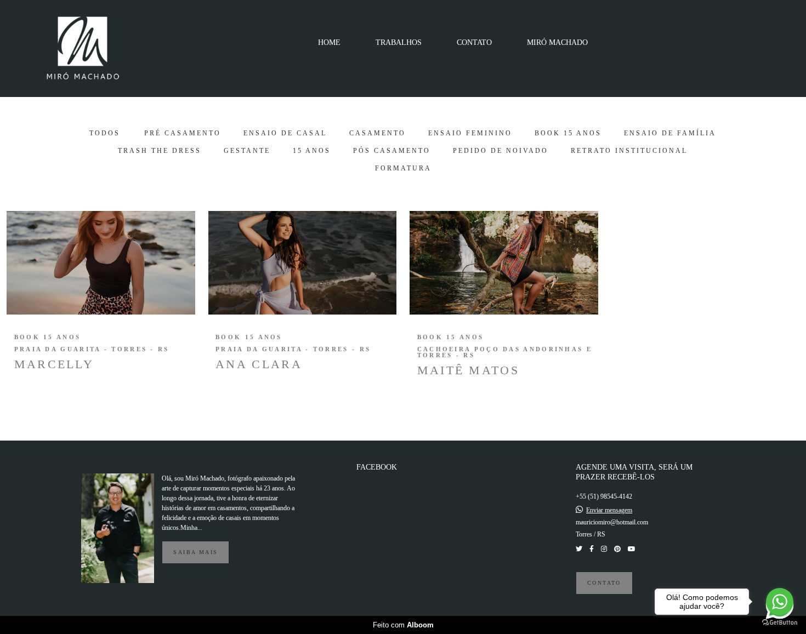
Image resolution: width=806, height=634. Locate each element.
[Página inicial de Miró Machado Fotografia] (88, 48)
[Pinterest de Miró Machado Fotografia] (617, 549)
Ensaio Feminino (470, 133)
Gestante (247, 150)
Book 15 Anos (568, 133)
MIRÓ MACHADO (557, 42)
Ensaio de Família (670, 133)
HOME (329, 42)
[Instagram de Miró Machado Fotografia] (604, 549)
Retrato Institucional (629, 150)
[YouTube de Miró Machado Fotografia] (631, 549)
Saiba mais (195, 552)
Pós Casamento (391, 150)
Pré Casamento (182, 133)
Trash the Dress (159, 150)
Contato (604, 583)
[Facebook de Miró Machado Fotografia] (591, 549)
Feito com (403, 625)
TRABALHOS (399, 42)
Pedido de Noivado (500, 150)
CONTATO (474, 42)
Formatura (403, 168)
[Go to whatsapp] (779, 601)
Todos (104, 133)
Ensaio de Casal (285, 133)
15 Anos (312, 150)
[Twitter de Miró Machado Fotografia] (579, 549)
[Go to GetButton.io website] (779, 622)
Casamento (377, 133)
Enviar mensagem (609, 510)
